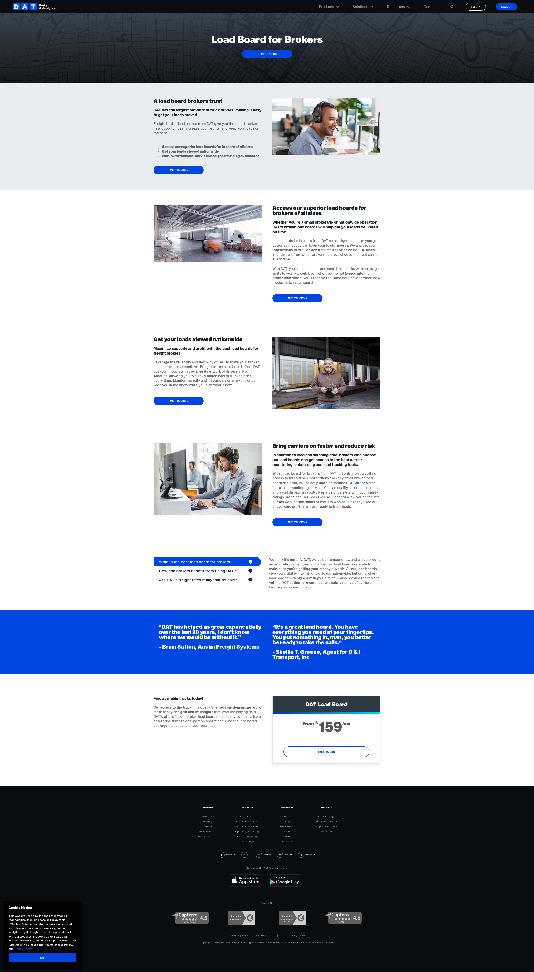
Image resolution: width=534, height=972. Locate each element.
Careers (208, 826)
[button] (267, 54)
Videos (287, 836)
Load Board (247, 816)
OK (42, 957)
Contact (430, 7)
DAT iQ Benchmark (247, 826)
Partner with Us (207, 836)
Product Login (326, 816)
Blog (287, 821)
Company (208, 807)
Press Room (287, 826)
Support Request (326, 826)
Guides (287, 831)
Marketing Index (238, 935)
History (207, 821)
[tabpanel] (324, 573)
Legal (277, 935)
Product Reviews (247, 836)
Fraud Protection (326, 821)
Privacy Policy (297, 935)
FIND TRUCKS (326, 751)
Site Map (261, 935)
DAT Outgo (247, 841)
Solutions (360, 7)
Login (476, 6)
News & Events (207, 831)
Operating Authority (247, 831)
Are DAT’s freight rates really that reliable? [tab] (198, 580)
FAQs (286, 816)
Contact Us (326, 831)
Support (326, 807)
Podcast (287, 841)
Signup (507, 6)
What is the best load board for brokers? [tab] (195, 562)
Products (326, 7)
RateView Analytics (247, 821)
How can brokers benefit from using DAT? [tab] (197, 571)
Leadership (208, 816)
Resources (396, 7)
